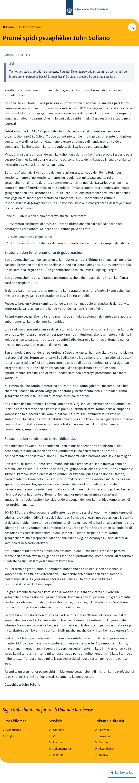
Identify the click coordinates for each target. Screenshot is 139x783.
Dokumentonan (30, 27)
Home (10, 27)
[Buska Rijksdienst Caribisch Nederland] (132, 27)
